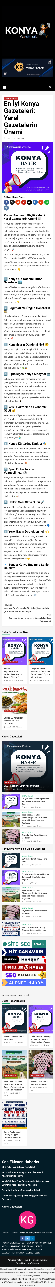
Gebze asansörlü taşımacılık (42, 1272)
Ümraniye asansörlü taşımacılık (15, 1272)
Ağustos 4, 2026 (11, 789)
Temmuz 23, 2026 (30, 826)
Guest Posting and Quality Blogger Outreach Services (12, 1135)
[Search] (50, 87)
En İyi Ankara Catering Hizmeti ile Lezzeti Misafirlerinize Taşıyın (35, 801)
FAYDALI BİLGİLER (10, 782)
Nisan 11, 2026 (10, 727)
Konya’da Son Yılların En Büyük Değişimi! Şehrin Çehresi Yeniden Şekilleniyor (26, 608)
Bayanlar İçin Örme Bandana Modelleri (21, 1190)
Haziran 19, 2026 (11, 680)
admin (21, 138)
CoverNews (21, 1263)
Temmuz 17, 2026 (30, 933)
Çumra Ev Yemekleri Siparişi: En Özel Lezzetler (13, 721)
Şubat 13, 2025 (11, 138)
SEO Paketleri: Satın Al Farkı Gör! (21, 785)
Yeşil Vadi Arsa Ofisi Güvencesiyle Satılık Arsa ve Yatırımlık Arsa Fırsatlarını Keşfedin (26, 1183)
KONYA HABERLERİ (11, 98)
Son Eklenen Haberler (21, 1162)
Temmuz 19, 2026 (30, 841)
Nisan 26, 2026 (37, 680)
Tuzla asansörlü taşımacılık (28, 1275)
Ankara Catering (25, 1269)
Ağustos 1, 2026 (29, 807)
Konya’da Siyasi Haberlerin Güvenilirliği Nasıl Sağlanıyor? (30, 618)
